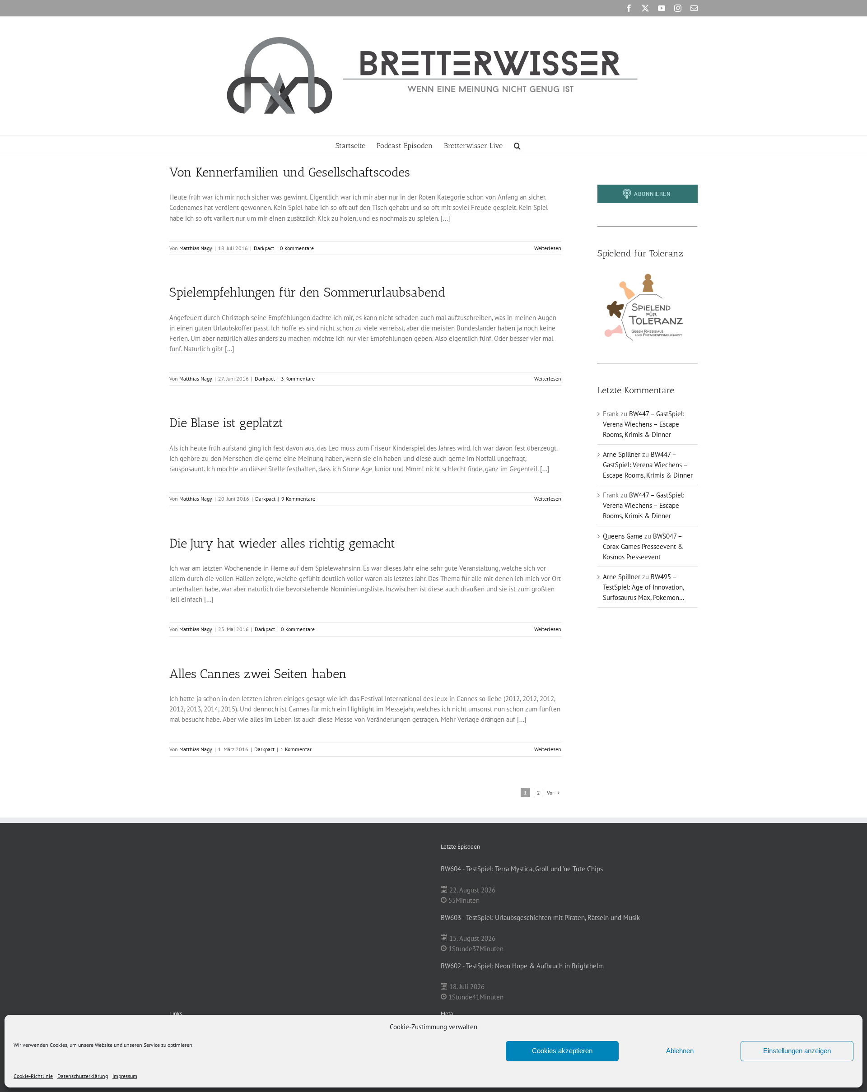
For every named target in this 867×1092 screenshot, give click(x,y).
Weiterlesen (547, 248)
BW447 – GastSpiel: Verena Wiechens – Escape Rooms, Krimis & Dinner (643, 424)
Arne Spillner (621, 454)
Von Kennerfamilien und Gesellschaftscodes (289, 172)
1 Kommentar (296, 749)
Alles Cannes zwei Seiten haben (258, 673)
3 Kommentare (298, 378)
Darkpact (264, 248)
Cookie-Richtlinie (33, 1076)
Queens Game (623, 536)
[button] (517, 145)
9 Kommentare (298, 498)
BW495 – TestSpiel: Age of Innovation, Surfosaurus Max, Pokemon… (643, 587)
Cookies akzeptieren (562, 1051)
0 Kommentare (297, 248)
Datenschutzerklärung (82, 1076)
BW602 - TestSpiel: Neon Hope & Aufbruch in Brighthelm (522, 966)
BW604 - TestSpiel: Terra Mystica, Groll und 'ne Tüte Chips (522, 868)
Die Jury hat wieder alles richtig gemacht (282, 543)
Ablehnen (680, 1051)
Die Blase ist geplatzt (226, 422)
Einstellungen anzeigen (797, 1051)
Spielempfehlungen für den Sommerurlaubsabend (307, 292)
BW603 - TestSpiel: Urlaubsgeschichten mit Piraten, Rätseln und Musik (540, 917)
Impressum (124, 1076)
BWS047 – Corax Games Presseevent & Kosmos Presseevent (643, 546)
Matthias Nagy (195, 248)
